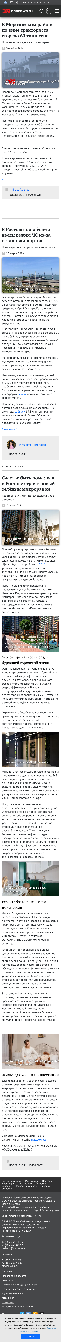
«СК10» (42, 564)
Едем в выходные (11, 1180)
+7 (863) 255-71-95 (12, 1242)
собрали (20, 411)
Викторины (26, 1183)
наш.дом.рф (38, 1139)
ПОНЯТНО (31, 1336)
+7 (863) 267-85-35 (12, 1259)
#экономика (9, 429)
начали (22, 394)
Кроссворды (9, 1183)
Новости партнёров (26, 1185)
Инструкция (31, 1180)
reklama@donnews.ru (14, 1248)
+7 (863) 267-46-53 (12, 1262)
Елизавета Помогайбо (32, 444)
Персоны (47, 1180)
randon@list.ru (10, 1265)
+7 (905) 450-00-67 (12, 1245)
